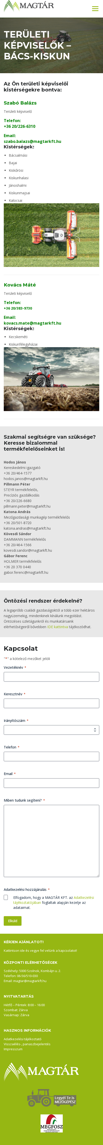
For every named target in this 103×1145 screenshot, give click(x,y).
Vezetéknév (15, 667)
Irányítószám (16, 720)
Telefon (12, 747)
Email (10, 773)
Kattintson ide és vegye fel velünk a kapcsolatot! (40, 950)
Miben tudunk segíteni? (24, 800)
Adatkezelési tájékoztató (23, 1039)
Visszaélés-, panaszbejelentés (27, 1044)
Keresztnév (15, 694)
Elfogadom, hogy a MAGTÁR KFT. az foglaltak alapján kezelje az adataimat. (53, 902)
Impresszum (13, 1049)
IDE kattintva (57, 626)
